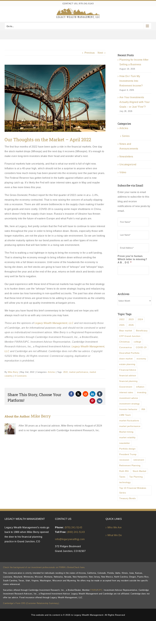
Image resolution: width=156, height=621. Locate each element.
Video (122, 172)
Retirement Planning (129, 465)
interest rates (126, 392)
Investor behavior (128, 409)
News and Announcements (128, 146)
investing (141, 392)
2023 (131, 319)
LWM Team (125, 415)
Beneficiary (142, 330)
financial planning (128, 381)
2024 (140, 319)
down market (126, 358)
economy (141, 358)
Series (125, 136)
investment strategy (129, 403)
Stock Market (139, 471)
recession (124, 460)
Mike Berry (13, 372)
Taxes (122, 476)
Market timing (126, 432)
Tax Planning (136, 476)
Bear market (125, 330)
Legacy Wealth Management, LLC (54, 323)
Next (100, 52)
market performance (78, 372)
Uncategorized (127, 164)
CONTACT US (69, 3)
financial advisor (127, 375)
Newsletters (126, 156)
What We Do (114, 535)
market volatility (127, 437)
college (137, 341)
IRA (143, 409)
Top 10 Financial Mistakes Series (132, 490)
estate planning (127, 364)
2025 (121, 325)
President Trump (127, 454)
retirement (138, 460)
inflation (140, 387)
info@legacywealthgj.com (70, 539)
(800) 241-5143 (76, 532)
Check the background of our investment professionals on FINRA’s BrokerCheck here (43, 567)
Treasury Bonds (127, 498)
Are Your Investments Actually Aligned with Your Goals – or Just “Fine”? (134, 102)
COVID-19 (141, 347)
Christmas (124, 341)
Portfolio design (127, 448)
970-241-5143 (86, 3)
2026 (131, 325)
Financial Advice (127, 370)
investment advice (128, 398)
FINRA (93, 590)
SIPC (99, 590)
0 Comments (21, 376)
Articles (51, 372)
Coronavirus (125, 347)
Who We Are (114, 527)
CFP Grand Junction (129, 336)
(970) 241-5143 (73, 527)
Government (125, 387)
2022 (65, 372)
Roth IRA (124, 471)
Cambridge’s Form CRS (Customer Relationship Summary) (31, 603)
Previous (90, 52)
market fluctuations (129, 420)
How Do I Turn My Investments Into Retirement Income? (131, 81)
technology (125, 482)
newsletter (124, 443)
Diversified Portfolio (129, 353)
